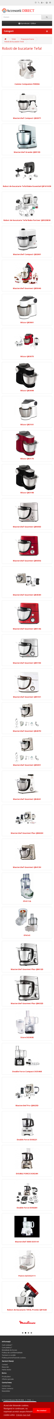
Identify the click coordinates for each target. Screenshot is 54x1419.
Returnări (5, 1367)
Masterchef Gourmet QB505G (27, 561)
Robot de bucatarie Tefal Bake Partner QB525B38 (27, 220)
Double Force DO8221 (27, 1139)
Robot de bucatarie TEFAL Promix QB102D (27, 1310)
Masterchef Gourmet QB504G (27, 288)
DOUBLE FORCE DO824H (27, 1173)
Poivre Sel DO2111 (27, 1276)
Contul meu (6, 1386)
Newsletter (6, 1391)
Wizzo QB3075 (27, 356)
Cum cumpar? (7, 1345)
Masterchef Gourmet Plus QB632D (27, 1003)
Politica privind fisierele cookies (14, 1357)
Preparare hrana (27, 39)
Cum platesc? (7, 1347)
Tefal (14, 39)
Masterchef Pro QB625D (27, 1105)
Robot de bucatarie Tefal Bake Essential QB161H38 (27, 186)
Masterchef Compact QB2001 (27, 254)
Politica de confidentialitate (12, 1352)
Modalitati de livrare (9, 1350)
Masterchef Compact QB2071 (27, 118)
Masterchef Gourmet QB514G (27, 629)
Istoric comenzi (7, 1388)
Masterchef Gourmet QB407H (27, 731)
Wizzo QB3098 (27, 390)
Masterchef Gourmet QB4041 (27, 799)
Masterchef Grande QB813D (27, 152)
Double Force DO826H (27, 1208)
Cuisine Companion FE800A (27, 84)
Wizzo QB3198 (27, 493)
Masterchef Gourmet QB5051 (27, 765)
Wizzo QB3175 (27, 459)
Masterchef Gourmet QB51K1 (27, 697)
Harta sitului (6, 1369)
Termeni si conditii (9, 1355)
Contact (5, 1364)
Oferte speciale (8, 1379)
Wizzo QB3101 (27, 424)
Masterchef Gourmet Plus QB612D (27, 969)
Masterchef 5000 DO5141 (27, 1242)
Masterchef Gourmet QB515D (27, 663)
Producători (6, 1376)
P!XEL (29, 1400)
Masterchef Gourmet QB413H (27, 867)
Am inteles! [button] (41, 1410)
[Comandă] (50, 2)
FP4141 (27, 935)
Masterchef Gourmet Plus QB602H (27, 833)
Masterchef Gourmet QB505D (27, 527)
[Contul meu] (42, 2)
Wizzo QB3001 (27, 322)
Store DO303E (27, 1037)
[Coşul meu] (47, 2)
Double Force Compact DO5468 (27, 1071)
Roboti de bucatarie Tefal (14, 41)
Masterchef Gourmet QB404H (27, 595)
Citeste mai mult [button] (23, 1415)
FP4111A (27, 901)
